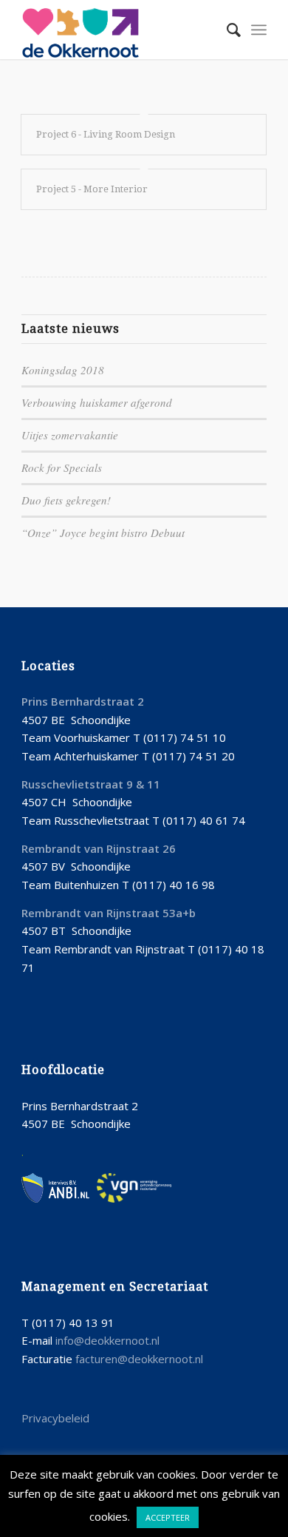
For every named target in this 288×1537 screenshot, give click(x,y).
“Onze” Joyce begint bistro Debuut (103, 532)
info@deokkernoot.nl (107, 1340)
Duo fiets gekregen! (66, 500)
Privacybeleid (55, 1418)
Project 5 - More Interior (92, 189)
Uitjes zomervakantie (69, 435)
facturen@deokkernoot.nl (139, 1358)
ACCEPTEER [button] (167, 1517)
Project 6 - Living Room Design (105, 134)
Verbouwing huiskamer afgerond (96, 402)
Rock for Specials (61, 467)
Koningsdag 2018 (62, 369)
